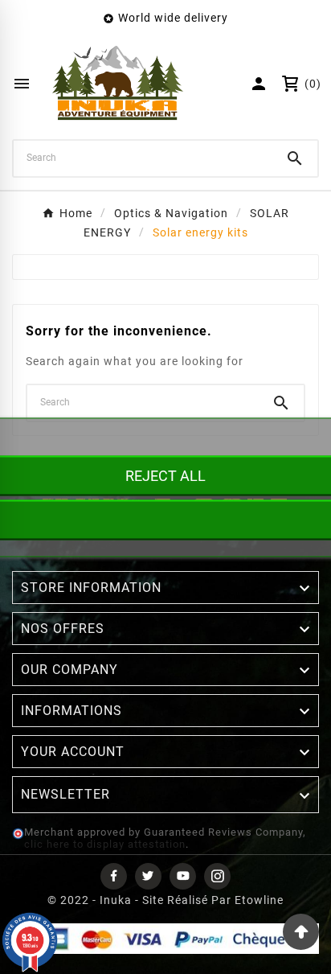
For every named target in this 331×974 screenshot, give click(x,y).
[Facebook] (113, 876)
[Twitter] (148, 876)
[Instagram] (217, 876)
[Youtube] (183, 876)
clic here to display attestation (105, 844)
